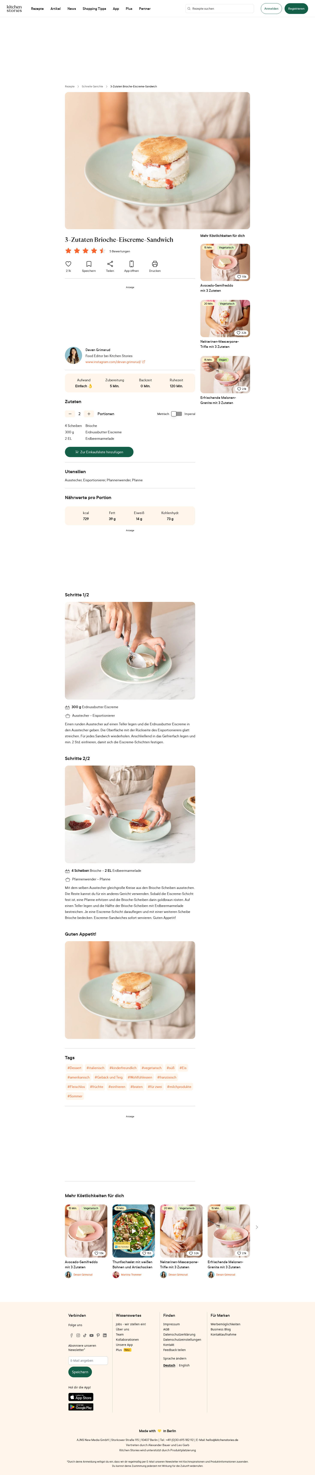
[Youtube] (91, 1335)
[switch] (177, 414)
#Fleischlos (76, 1086)
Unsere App (124, 1345)
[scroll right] (256, 1227)
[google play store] (88, 1407)
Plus (122, 1350)
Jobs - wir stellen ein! (131, 1324)
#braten (136, 1086)
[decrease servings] (70, 413)
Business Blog (221, 1329)
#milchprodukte (179, 1086)
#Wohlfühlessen (140, 1077)
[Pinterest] (98, 1335)
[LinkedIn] (105, 1335)
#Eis (183, 1067)
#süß (170, 1067)
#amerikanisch (79, 1077)
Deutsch (169, 1365)
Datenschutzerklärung (179, 1334)
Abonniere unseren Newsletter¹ (82, 1347)
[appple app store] (88, 1398)
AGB (166, 1329)
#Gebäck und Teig (109, 1077)
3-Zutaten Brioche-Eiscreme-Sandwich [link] (133, 86)
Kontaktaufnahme (223, 1334)
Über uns (122, 1329)
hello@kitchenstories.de (222, 1440)
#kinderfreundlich (123, 1067)
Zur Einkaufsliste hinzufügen (101, 452)
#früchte (96, 1086)
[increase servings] (89, 413)
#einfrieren (116, 1086)
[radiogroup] (86, 251)
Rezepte (70, 86)
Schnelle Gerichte (92, 86)
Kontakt (168, 1345)
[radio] (68, 250)
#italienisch (95, 1067)
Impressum (171, 1324)
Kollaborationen (127, 1339)
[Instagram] (78, 1335)
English (184, 1365)
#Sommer (75, 1096)
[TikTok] (85, 1335)
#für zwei (155, 1086)
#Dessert (74, 1067)
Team (120, 1334)
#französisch (166, 1077)
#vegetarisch (152, 1067)
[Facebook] (72, 1335)
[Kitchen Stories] (14, 8)
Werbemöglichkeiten (225, 1324)
